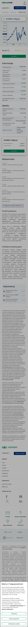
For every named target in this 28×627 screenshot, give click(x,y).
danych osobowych (7, 609)
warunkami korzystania (16, 605)
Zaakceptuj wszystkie (14, 624)
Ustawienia (14, 613)
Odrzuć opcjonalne (14, 619)
